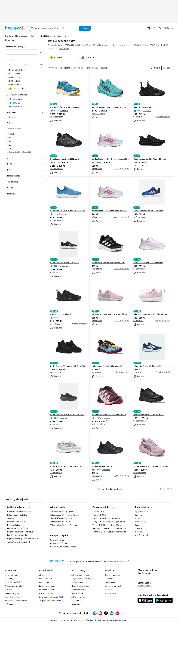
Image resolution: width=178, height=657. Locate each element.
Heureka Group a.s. (77, 620)
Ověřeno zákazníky (112, 575)
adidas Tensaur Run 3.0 (102, 466)
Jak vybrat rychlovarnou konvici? (63, 547)
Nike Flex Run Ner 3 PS (142, 107)
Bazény (138, 518)
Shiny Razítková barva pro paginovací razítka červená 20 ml (110, 522)
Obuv (37, 36)
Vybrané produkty (102, 507)
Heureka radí (43, 582)
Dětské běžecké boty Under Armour (64, 515)
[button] (21, 52)
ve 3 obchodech (98, 113)
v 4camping (96, 372)
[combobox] (54, 28)
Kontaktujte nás (144, 573)
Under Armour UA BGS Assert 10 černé (149, 159)
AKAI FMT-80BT (99, 511)
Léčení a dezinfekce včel (17, 522)
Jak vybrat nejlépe (59, 535)
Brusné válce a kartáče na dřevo (20, 532)
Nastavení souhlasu (46, 589)
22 (168, 489)
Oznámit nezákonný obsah (16, 600)
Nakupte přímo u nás (46, 586)
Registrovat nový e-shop (81, 578)
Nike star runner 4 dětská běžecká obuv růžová (151, 314)
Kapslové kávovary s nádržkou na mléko (23, 538)
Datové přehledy (78, 593)
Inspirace (108, 589)
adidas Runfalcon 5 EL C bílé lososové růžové (110, 159)
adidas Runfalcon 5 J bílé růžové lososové (109, 211)
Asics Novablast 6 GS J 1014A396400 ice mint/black (110, 107)
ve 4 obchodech (56, 372)
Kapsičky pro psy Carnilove (18, 535)
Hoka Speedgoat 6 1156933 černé (64, 159)
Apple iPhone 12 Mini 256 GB (18, 542)
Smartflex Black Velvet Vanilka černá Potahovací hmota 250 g (110, 532)
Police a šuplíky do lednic (17, 515)
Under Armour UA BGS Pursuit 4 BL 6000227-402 (68, 211)
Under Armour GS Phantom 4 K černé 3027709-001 (68, 366)
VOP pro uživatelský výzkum (49, 600)
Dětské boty (45, 36)
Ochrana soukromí (45, 593)
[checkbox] (7, 70)
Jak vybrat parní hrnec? (59, 543)
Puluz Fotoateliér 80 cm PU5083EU (106, 518)
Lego (137, 525)
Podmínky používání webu (117, 620)
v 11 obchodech (56, 220)
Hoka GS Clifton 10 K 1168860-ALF (64, 107)
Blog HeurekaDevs (13, 597)
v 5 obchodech (139, 165)
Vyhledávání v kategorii (16, 46)
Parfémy (138, 515)
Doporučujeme (142, 507)
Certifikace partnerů (113, 586)
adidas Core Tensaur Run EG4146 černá (108, 262)
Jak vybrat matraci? (57, 540)
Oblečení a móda (142, 535)
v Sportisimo (138, 117)
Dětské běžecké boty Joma (61, 518)
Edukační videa (77, 600)
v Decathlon (138, 372)
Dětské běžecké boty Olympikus (63, 511)
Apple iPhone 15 (141, 511)
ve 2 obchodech (56, 117)
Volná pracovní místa (13, 586)
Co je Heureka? (11, 575)
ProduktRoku (110, 582)
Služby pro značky (78, 589)
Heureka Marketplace (80, 586)
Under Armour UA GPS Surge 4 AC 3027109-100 (68, 466)
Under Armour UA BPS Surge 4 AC (64, 262)
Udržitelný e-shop (112, 593)
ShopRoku (109, 578)
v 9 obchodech (56, 272)
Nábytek (138, 532)
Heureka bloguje (12, 593)
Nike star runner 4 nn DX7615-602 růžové (109, 314)
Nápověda (75, 604)
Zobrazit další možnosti (18, 152)
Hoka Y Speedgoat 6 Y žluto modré (107, 366)
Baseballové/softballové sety (19, 511)
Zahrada (138, 528)
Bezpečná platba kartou (48, 597)
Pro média (9, 589)
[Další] (172, 489)
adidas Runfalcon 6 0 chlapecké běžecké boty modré (151, 366)
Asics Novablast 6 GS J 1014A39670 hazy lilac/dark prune (151, 466)
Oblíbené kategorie (17, 507)
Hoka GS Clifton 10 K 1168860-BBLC (148, 414)
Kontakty (9, 578)
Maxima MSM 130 (99, 515)
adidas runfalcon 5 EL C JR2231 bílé (148, 262)
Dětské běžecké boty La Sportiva (63, 525)
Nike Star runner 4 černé (60, 314)
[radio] (7, 99)
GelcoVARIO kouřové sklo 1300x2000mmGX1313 (110, 528)
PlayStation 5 (140, 522)
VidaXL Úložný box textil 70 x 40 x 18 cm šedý (110, 525)
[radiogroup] (24, 103)
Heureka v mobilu (45, 578)
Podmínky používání (13, 582)
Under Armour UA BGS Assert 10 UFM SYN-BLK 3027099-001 (68, 414)
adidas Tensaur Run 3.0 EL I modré (148, 211)
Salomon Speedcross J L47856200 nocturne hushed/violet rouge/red (110, 414)
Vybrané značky (57, 507)
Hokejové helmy (13, 525)
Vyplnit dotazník (144, 585)
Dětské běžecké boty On (60, 522)
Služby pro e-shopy (79, 582)
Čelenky (10, 518)
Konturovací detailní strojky (18, 528)
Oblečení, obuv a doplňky (24, 36)
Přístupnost (10, 604)
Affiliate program (78, 597)
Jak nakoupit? (44, 575)
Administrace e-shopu (80, 575)
